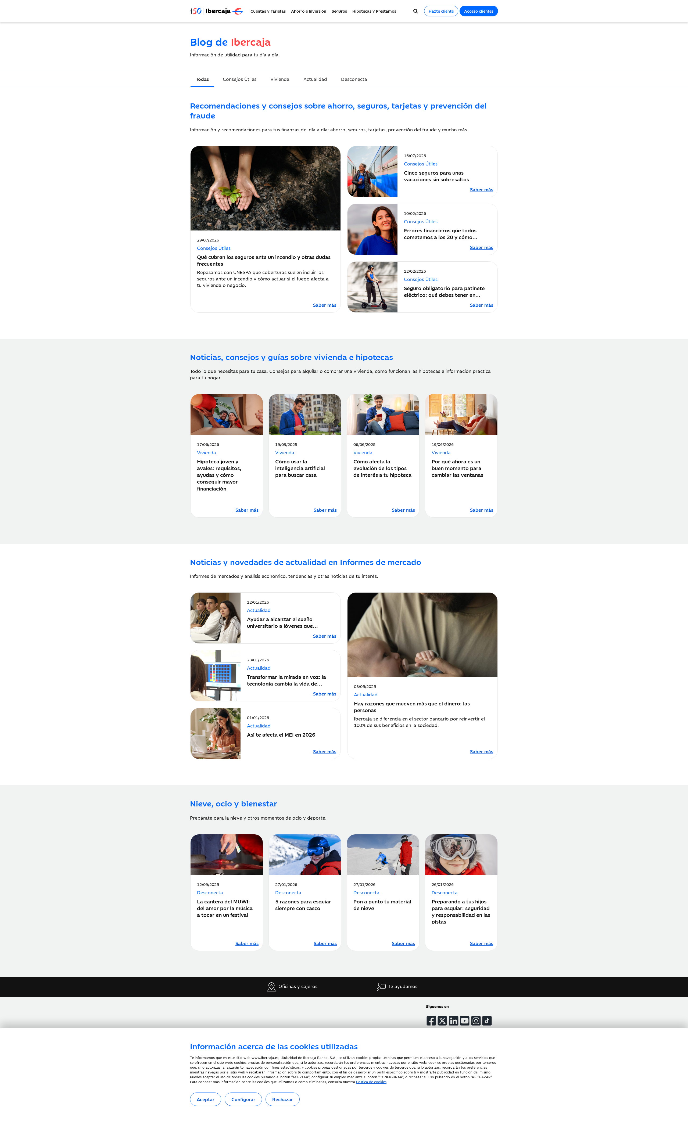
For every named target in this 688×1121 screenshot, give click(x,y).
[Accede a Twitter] (442, 1020)
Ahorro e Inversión (308, 11)
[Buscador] (416, 11)
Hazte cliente (441, 11)
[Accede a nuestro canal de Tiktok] (487, 1020)
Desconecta (354, 79)
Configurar (243, 1099)
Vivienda (279, 79)
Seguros (339, 11)
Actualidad (315, 79)
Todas (202, 79)
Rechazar (282, 1099)
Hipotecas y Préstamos (374, 11)
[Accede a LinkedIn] (453, 1020)
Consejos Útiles (239, 79)
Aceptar (205, 1099)
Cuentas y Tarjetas (268, 11)
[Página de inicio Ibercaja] (219, 11)
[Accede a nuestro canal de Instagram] (476, 1020)
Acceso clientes (478, 11)
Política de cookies (371, 1081)
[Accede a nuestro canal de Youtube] (464, 1020)
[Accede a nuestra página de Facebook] (431, 1020)
